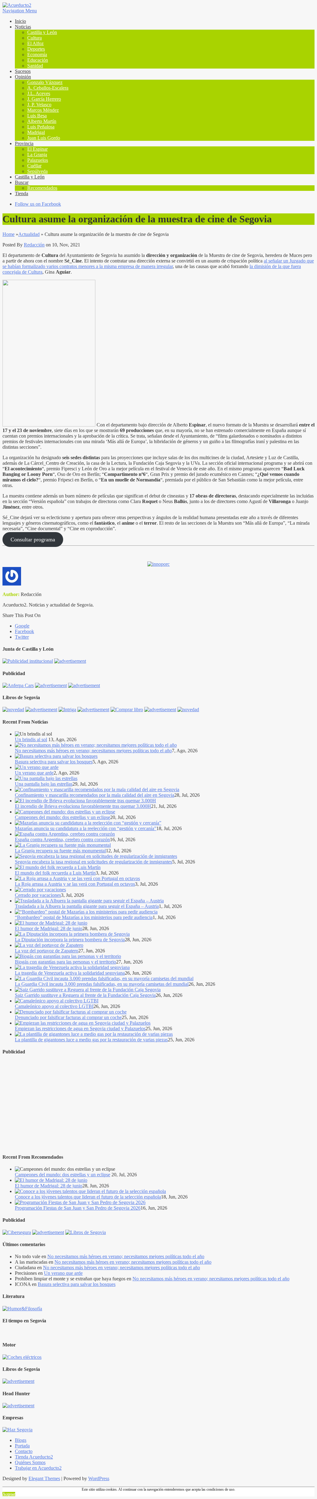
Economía (37, 54)
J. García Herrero (44, 99)
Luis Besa (37, 115)
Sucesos (23, 71)
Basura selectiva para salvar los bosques (54, 761)
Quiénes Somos (30, 1462)
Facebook (24, 631)
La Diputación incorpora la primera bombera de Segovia (70, 939)
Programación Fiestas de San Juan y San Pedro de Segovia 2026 (78, 1208)
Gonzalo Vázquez (45, 82)
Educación (37, 60)
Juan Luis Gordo (43, 138)
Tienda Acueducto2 (34, 1456)
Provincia (24, 143)
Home (8, 234)
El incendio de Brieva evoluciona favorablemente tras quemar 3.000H (83, 806)
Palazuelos (37, 160)
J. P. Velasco (39, 104)
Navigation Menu (19, 10)
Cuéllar (34, 165)
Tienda (21, 193)
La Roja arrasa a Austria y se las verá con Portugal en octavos (75, 884)
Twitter (22, 637)
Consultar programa (33, 539)
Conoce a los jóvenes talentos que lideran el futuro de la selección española (88, 1196)
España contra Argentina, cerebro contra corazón (62, 839)
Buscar (21, 182)
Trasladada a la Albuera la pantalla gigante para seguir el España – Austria (87, 906)
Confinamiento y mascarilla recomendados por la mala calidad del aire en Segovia (94, 795)
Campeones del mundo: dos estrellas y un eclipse (62, 817)
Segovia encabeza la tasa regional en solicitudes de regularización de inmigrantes (93, 861)
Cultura (34, 37)
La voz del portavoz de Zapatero (46, 950)
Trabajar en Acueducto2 (38, 1468)
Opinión (23, 76)
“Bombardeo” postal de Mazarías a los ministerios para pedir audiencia (84, 917)
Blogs (20, 1440)
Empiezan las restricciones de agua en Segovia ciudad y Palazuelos (80, 1028)
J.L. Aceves (38, 93)
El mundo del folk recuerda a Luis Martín (55, 872)
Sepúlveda (37, 171)
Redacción (34, 244)
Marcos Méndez (43, 110)
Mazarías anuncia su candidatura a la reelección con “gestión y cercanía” (85, 828)
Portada (22, 1445)
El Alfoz (35, 43)
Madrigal (36, 132)
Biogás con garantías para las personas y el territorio (65, 961)
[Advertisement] (158, 1104)
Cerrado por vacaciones (38, 895)
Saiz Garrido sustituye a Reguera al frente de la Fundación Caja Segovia (85, 995)
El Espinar (37, 149)
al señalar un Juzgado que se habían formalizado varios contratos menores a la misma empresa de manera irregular (158, 263)
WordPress (98, 1478)
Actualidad (29, 234)
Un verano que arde (34, 772)
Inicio (20, 21)
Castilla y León (42, 32)
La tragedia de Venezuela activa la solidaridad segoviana (70, 973)
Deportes (36, 49)
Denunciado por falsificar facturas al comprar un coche (68, 1017)
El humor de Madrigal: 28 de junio (48, 928)
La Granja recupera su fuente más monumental (60, 850)
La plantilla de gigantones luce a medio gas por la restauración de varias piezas (91, 1039)
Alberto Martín (41, 121)
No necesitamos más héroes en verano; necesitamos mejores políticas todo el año (93, 750)
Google (22, 625)
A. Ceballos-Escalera (47, 87)
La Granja (37, 154)
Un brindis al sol (31, 739)
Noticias (23, 26)
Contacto (24, 1451)
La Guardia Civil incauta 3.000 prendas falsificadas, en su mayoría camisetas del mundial (102, 984)
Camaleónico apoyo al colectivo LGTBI (54, 1006)
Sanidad (35, 65)
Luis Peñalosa (40, 126)
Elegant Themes (44, 1478)
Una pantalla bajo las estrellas (43, 784)
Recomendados (42, 188)
